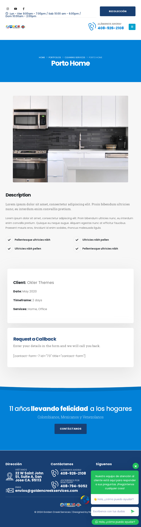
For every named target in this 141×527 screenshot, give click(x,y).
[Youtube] (15, 8)
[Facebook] (23, 8)
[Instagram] (7, 8)
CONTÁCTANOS (70, 429)
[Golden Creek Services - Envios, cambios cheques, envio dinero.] (16, 27)
